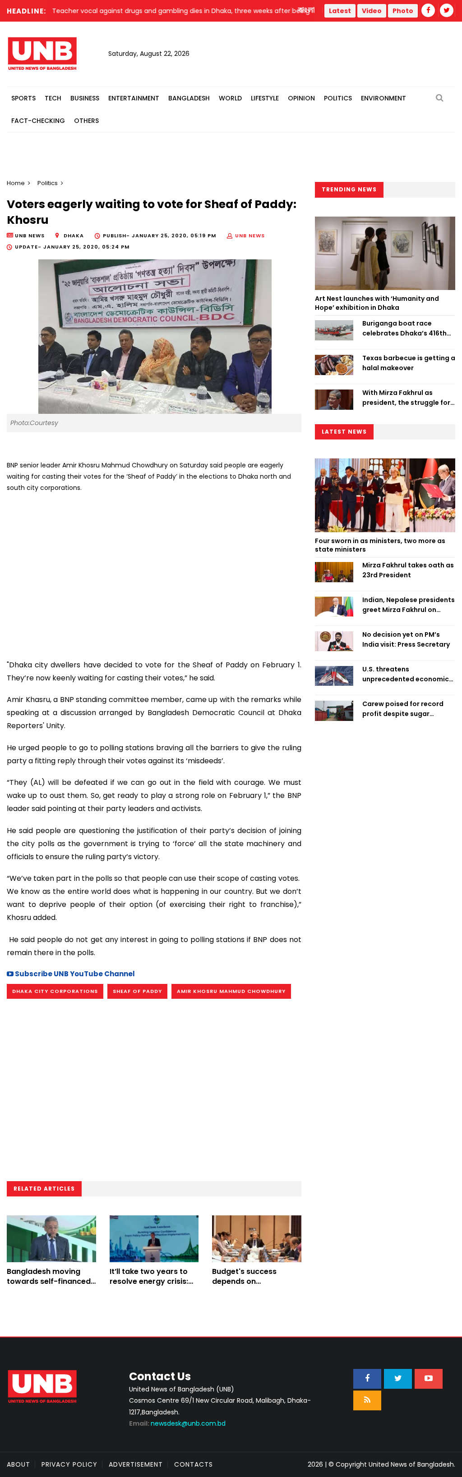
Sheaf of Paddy (137, 991)
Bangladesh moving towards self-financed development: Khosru (49, 1281)
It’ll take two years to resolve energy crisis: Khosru (149, 1281)
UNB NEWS (250, 235)
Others (86, 120)
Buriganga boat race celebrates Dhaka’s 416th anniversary (404, 329)
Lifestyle (265, 98)
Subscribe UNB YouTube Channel (74, 974)
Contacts (193, 1464)
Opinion (301, 98)
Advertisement (136, 1464)
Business (84, 98)
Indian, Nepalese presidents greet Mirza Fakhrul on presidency (408, 605)
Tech (53, 98)
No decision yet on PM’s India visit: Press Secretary (406, 639)
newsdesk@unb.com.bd (177, 1423)
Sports (23, 98)
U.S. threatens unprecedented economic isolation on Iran (405, 674)
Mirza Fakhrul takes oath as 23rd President (408, 570)
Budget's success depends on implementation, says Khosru (252, 1286)
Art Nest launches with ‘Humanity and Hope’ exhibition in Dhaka (377, 303)
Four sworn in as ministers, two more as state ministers (380, 545)
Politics (338, 98)
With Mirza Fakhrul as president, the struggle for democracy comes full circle (406, 398)
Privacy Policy (69, 1464)
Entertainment (133, 98)
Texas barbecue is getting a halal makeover (408, 362)
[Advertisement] (154, 572)
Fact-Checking (38, 120)
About (18, 1464)
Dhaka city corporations (55, 991)
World (230, 98)
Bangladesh (189, 98)
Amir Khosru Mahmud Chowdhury (231, 991)
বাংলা (306, 10)
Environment (383, 98)
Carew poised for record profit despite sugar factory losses (403, 709)
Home (16, 183)
